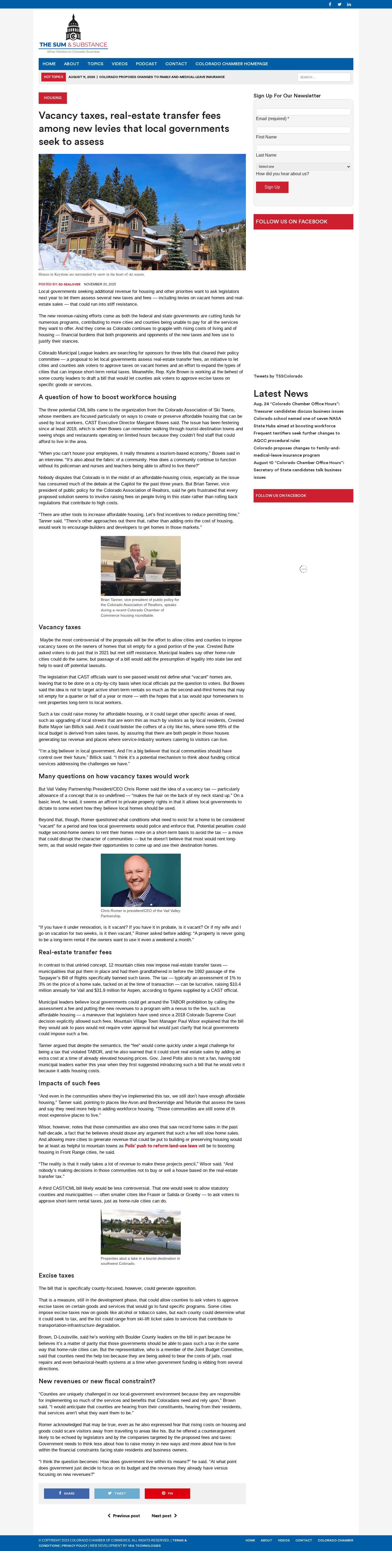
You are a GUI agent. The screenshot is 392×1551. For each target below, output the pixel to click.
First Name (266, 137)
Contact (176, 64)
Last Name (266, 155)
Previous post (126, 1516)
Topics (95, 64)
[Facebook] (330, 4)
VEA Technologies (144, 1545)
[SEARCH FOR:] (324, 77)
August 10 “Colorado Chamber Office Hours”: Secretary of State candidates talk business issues (299, 470)
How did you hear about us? (282, 173)
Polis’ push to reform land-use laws (161, 1146)
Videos (120, 64)
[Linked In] (349, 4)
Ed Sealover (70, 284)
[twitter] (339, 4)
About (71, 64)
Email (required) (272, 118)
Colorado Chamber (335, 1540)
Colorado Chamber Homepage (231, 64)
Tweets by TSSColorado (278, 376)
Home (49, 64)
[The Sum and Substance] (196, 33)
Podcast (146, 64)
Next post (161, 1516)
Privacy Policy (74, 1545)
